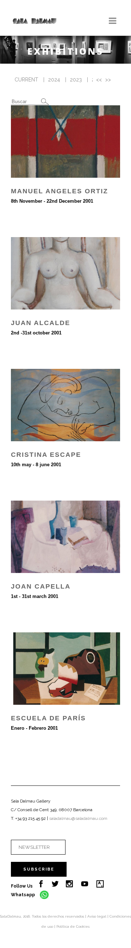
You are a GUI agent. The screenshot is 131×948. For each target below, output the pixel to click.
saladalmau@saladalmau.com (78, 818)
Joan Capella (41, 586)
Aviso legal (97, 916)
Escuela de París (48, 718)
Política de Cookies (73, 926)
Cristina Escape (46, 454)
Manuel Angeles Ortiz (59, 191)
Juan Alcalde (40, 322)
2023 (76, 80)
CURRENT (26, 80)
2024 (54, 80)
